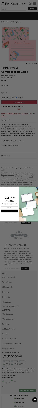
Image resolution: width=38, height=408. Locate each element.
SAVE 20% (9, 211)
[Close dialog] (37, 188)
